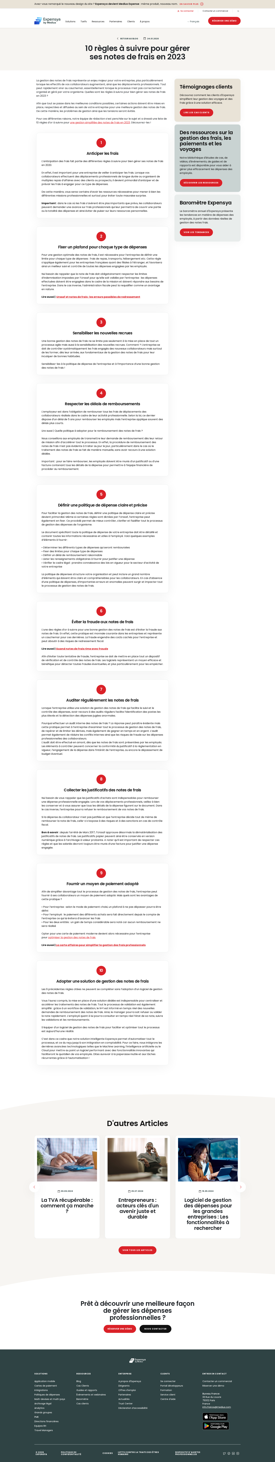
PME (36, 1417)
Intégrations (41, 1390)
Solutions (70, 21)
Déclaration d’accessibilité (133, 1408)
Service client (167, 1394)
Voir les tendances (196, 232)
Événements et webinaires (91, 1394)
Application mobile (44, 1381)
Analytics (39, 1408)
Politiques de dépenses (47, 1394)
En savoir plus (189, 4)
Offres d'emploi (127, 1390)
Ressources (98, 21)
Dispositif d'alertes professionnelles (187, 1453)
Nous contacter (155, 1328)
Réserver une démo (224, 20)
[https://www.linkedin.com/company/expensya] (233, 1453)
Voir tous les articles (137, 1250)
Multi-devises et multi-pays (49, 1399)
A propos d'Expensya (129, 1381)
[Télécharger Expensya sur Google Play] (215, 1425)
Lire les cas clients (196, 112)
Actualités (124, 1399)
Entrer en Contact (214, 1373)
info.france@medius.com (216, 1407)
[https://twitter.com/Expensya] (224, 1453)
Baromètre (82, 1399)
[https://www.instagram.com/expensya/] (237, 1453)
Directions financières (46, 1421)
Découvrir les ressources (201, 182)
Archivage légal (42, 1403)
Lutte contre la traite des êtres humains (138, 1453)
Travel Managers (43, 1430)
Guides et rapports (86, 1390)
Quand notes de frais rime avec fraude (82, 649)
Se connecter (187, 11)
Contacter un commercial (215, 11)
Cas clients (82, 1403)
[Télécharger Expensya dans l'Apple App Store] (215, 1416)
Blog (78, 1381)
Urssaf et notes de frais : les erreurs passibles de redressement (98, 297)
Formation (166, 1390)
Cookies (107, 1453)
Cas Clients (82, 1385)
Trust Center (125, 1403)
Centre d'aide (168, 1399)
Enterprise (125, 1373)
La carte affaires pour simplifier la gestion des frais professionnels (101, 945)
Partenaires (124, 1394)
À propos (145, 21)
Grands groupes (43, 1412)
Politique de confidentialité (71, 1453)
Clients (131, 21)
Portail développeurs (171, 1385)
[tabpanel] (137, 1186)
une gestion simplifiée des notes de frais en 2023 (100, 122)
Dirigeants (124, 1385)
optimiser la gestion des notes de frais (71, 937)
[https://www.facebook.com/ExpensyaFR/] (228, 1453)
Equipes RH (40, 1425)
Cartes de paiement (45, 1385)
